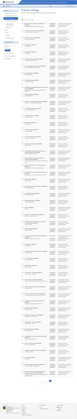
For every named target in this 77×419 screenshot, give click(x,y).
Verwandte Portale (42, 405)
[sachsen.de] (10, 2)
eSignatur (23, 411)
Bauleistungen (9, 27)
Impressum (7, 35)
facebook (60, 407)
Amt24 (41, 407)
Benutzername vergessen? (10, 56)
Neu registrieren (8, 58)
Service (22, 405)
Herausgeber (5, 405)
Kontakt (6, 32)
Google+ (60, 410)
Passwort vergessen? (9, 53)
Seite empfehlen (60, 405)
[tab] (11, 405)
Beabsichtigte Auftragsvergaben (11, 15)
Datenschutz (24, 413)
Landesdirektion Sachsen (44, 408)
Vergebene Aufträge (9, 18)
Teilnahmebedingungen (9, 38)
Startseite (7, 10)
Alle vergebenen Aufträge (11, 21)
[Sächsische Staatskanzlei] (4, 408)
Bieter (6, 30)
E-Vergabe (7, 6)
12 (44, 382)
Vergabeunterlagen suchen (10, 13)
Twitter (60, 408)
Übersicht (23, 407)
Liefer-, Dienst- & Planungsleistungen (10, 24)
